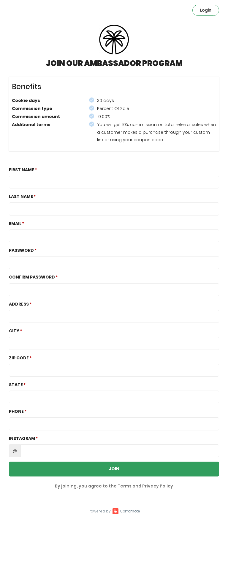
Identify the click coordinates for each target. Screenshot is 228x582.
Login (205, 10)
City (14, 331)
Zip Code (19, 358)
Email (15, 223)
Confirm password (32, 277)
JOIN (114, 469)
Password (21, 250)
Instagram (22, 438)
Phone (16, 411)
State (16, 385)
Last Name (21, 196)
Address (19, 304)
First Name (21, 170)
